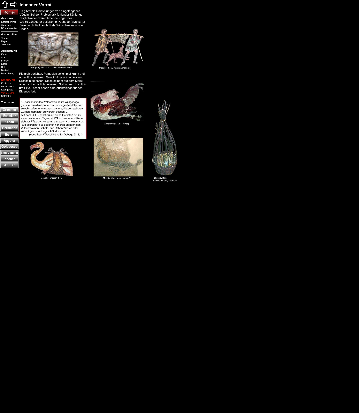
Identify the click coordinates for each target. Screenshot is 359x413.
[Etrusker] (9, 118)
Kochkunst (6, 83)
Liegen (4, 41)
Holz (3, 67)
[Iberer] (9, 136)
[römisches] (9, 14)
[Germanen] (9, 130)
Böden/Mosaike (8, 28)
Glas (3, 57)
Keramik (5, 54)
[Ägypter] (9, 142)
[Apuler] (9, 167)
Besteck (5, 70)
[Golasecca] (9, 148)
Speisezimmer (8, 21)
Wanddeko (6, 25)
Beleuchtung (7, 73)
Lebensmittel (7, 86)
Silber (3, 63)
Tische (4, 38)
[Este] (9, 155)
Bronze (4, 60)
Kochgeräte (6, 89)
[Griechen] (9, 111)
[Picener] (9, 161)
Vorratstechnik (8, 92)
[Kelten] (9, 124)
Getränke (5, 96)
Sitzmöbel (5, 44)
